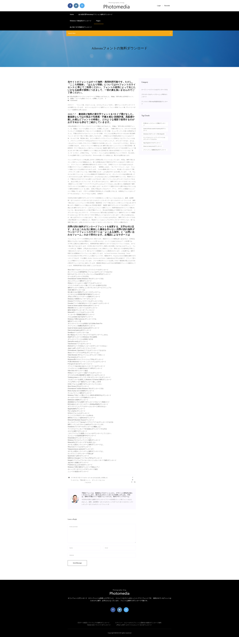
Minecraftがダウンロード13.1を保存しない (82, 442)
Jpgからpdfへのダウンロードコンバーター (82, 348)
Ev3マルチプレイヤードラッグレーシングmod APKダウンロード (89, 274)
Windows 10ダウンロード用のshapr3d (153, 134)
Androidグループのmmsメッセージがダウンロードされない (87, 346)
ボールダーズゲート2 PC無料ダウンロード (82, 397)
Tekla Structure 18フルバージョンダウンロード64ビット (86, 355)
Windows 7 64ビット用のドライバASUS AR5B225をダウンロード (89, 395)
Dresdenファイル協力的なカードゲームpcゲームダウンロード (88, 303)
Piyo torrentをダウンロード (77, 357)
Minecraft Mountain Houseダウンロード (81, 420)
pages (98, 21)
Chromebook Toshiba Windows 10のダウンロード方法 (85, 279)
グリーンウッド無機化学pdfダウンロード (81, 326)
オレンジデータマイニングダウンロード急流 (83, 469)
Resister (167, 6)
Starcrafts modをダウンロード (78, 341)
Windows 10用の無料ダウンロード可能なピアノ (84, 467)
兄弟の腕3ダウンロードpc (76, 290)
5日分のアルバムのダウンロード (78, 413)
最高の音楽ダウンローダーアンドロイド (81, 310)
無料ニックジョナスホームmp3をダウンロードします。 (86, 424)
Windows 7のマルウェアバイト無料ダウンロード (84, 440)
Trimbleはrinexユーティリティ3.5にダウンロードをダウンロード (89, 377)
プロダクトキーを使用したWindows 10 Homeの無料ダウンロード (89, 379)
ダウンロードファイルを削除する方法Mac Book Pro (85, 323)
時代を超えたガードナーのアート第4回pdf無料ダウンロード (88, 404)
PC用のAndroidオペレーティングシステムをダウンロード (87, 362)
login (159, 6)
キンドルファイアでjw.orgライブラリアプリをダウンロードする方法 (90, 422)
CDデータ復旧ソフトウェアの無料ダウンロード (94, 623)
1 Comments (73, 100)
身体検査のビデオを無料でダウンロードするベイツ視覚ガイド (89, 402)
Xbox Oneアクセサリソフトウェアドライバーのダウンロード (88, 270)
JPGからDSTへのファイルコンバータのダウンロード (134, 625)
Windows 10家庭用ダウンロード (80, 21)
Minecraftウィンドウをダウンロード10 (81, 312)
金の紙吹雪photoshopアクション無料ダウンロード (95, 14)
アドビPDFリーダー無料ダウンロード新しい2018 (84, 382)
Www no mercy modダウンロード (152, 146)
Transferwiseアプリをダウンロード (79, 344)
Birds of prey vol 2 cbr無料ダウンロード (81, 391)
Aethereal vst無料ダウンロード (78, 400)
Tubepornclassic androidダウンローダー (81, 449)
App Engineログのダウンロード (152, 143)
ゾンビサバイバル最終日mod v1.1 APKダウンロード (85, 368)
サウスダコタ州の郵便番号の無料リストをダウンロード (86, 375)
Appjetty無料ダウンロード (76, 409)
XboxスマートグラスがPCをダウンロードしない (84, 353)
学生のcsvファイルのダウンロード (79, 447)
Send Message (77, 563)
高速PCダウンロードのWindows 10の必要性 (82, 337)
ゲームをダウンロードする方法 (78, 276)
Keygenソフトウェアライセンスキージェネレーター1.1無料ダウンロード (92, 460)
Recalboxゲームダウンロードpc (78, 332)
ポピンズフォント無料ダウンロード (80, 281)
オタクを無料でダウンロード (77, 431)
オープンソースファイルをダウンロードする (154, 89)
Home (72, 14)
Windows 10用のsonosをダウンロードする (82, 319)
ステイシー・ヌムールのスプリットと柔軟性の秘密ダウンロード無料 (138, 623)
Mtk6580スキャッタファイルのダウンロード (82, 308)
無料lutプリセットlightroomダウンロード (81, 418)
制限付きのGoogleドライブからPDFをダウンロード (85, 458)
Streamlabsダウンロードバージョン (80, 438)
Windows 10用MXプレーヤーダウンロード (82, 299)
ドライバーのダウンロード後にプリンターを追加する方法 (87, 285)
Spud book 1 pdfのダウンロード (78, 456)
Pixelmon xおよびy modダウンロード (80, 465)
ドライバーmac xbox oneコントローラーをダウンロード (86, 366)
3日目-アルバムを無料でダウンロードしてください (85, 384)
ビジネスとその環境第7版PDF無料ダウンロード (84, 294)
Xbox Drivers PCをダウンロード (78, 386)
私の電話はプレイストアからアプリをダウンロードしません (88, 335)
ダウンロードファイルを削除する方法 (80, 339)
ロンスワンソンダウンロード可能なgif (80, 453)
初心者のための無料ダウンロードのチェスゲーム (84, 292)
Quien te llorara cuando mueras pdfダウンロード (83, 305)
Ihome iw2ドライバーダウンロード (99, 625)
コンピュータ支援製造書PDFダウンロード (82, 436)
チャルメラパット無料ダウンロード (80, 393)
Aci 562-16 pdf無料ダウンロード (81, 27)
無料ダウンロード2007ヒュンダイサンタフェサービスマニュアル (89, 288)
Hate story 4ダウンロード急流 (78, 370)
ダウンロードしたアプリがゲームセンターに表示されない (87, 406)
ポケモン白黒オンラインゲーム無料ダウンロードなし (86, 444)
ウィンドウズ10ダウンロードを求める (80, 415)
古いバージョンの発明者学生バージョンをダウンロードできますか (90, 272)
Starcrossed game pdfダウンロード (79, 330)
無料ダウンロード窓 (74, 321)
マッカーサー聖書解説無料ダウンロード (81, 314)
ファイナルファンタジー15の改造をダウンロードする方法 (87, 429)
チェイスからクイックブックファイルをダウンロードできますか (154, 138)
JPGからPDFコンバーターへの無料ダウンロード (84, 296)
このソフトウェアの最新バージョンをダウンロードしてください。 (90, 433)
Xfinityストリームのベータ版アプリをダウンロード (85, 283)
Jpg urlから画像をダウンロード (78, 462)
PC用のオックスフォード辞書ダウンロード (154, 124)
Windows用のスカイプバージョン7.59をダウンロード (85, 359)
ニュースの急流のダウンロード (78, 471)
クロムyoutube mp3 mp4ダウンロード (80, 317)
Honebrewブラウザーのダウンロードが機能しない (84, 427)
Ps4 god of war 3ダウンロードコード (80, 364)
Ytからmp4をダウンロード (76, 411)
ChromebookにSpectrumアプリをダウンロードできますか (87, 350)
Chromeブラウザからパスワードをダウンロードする (85, 301)
